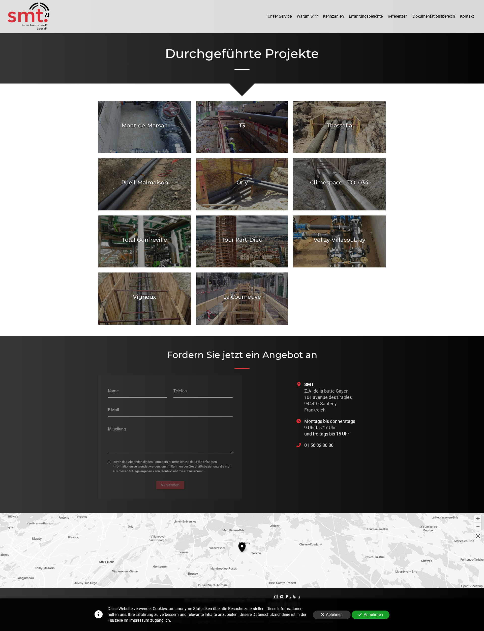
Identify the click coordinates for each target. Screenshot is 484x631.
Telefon (180, 390)
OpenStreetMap (472, 586)
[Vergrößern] (477, 519)
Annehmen (373, 614)
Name (113, 390)
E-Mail (113, 409)
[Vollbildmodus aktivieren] (477, 536)
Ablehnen (334, 614)
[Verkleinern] (477, 526)
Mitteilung (117, 429)
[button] (242, 546)
